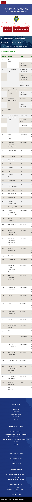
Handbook (16, 409)
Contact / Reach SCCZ (10, 11)
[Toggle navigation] (3, 2)
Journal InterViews (16, 451)
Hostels (6, 8)
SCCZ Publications (16, 414)
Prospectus (16, 411)
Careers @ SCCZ (16, 9)
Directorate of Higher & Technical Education (16, 434)
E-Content (16, 416)
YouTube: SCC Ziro (16, 494)
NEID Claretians (16, 461)
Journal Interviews (23, 8)
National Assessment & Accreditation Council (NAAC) (16, 439)
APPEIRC (16, 444)
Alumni (10, 8)
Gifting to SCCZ (24, 9)
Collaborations (8, 9)
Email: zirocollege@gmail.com (16, 487)
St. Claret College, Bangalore (16, 453)
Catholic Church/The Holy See (16, 456)
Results (9, 29)
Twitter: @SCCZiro (16, 492)
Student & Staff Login (22, 11)
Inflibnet (16, 441)
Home (3, 46)
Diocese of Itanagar (16, 463)
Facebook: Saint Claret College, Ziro (16, 489)
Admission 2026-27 (22, 29)
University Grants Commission (16, 436)
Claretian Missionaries (16, 458)
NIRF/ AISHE (15, 8)
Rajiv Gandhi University (16, 431)
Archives (16, 419)
